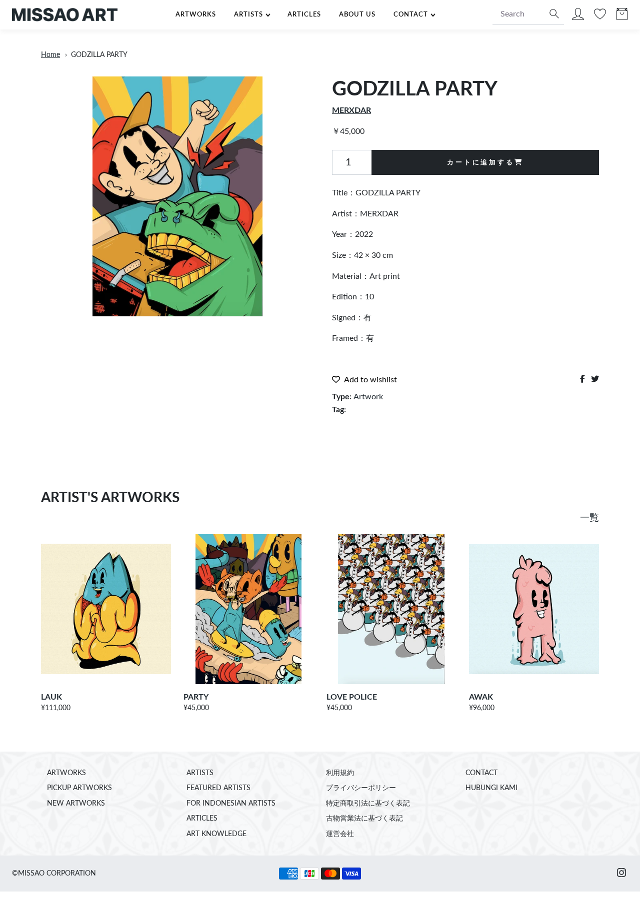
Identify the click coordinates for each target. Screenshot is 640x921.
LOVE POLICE (351, 697)
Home (50, 54)
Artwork (368, 397)
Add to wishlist (370, 380)
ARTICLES (304, 14)
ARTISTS (248, 14)
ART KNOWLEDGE (216, 834)
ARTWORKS (196, 14)
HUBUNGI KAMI (492, 788)
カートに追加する (480, 162)
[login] (578, 16)
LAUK (51, 697)
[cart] (622, 16)
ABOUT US (357, 14)
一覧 (589, 518)
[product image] (177, 196)
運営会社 (340, 834)
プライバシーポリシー (361, 788)
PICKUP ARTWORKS (79, 788)
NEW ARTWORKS (76, 803)
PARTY (196, 697)
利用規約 (340, 773)
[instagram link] (621, 873)
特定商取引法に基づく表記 (368, 803)
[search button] (553, 14)
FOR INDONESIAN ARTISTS (231, 803)
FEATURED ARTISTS (218, 788)
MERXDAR (351, 110)
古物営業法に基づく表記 (364, 818)
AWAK (481, 697)
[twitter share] (595, 379)
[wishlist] (600, 16)
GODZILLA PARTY (99, 54)
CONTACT (411, 14)
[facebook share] (582, 379)
